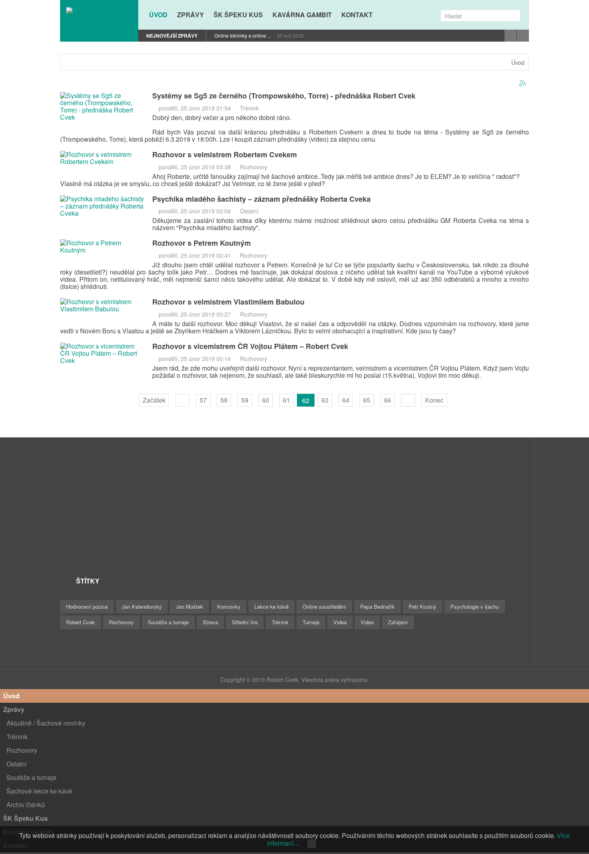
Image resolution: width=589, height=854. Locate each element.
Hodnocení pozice (87, 606)
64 (345, 400)
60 (265, 400)
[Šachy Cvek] (99, 10)
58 (224, 400)
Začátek (154, 400)
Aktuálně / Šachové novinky (45, 723)
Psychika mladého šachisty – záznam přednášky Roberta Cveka (261, 199)
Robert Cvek (80, 622)
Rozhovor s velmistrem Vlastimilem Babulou (228, 302)
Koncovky (228, 606)
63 (325, 400)
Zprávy (13, 709)
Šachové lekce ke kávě (39, 791)
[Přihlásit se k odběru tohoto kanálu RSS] (522, 83)
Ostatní (249, 211)
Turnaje (311, 622)
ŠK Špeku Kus (25, 818)
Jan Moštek (189, 606)
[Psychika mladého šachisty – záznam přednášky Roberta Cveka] (102, 205)
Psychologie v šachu (474, 606)
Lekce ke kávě (271, 606)
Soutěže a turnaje (168, 622)
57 (203, 400)
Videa (340, 622)
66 (387, 400)
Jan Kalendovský (142, 606)
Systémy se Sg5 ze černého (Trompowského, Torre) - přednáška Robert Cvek (284, 95)
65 (366, 400)
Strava (210, 622)
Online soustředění (324, 606)
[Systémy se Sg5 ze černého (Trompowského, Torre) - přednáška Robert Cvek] (102, 105)
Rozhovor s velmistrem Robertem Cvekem (224, 154)
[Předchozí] (182, 400)
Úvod (517, 62)
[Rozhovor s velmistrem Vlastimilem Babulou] (102, 304)
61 (286, 400)
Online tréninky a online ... (243, 35)
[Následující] (408, 400)
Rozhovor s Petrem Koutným (201, 243)
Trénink (249, 108)
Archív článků (25, 804)
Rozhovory (253, 167)
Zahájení (398, 622)
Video (367, 622)
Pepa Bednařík (377, 606)
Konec (434, 400)
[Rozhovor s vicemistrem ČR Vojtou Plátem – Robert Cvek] (102, 352)
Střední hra (245, 622)
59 (244, 400)
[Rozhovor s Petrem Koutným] (102, 246)
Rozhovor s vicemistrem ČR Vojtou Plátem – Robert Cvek (250, 346)
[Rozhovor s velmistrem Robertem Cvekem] (102, 157)
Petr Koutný (422, 606)
